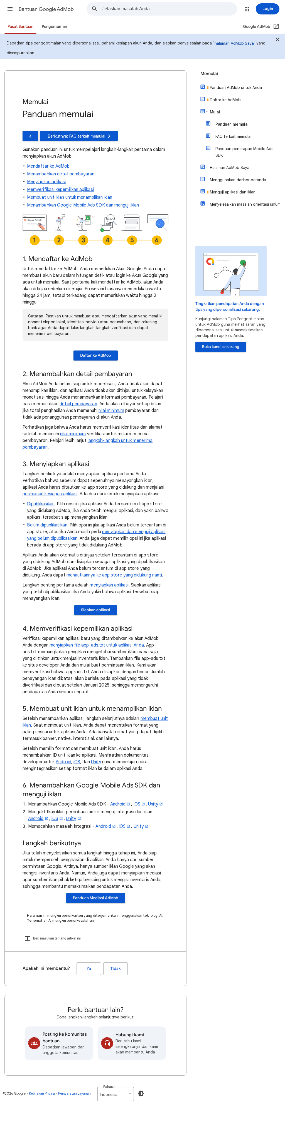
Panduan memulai (232, 124)
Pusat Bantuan (20, 26)
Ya (89, 968)
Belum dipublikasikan (47, 525)
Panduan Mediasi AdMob (95, 898)
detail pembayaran (78, 404)
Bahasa (109, 1087)
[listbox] (115, 1094)
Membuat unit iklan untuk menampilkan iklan (69, 197)
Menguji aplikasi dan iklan (232, 192)
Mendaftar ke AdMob (48, 166)
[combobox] (169, 9)
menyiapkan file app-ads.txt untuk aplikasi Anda (97, 645)
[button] (10, 9)
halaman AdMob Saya (234, 43)
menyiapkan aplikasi (109, 585)
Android (63, 762)
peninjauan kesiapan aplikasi (50, 494)
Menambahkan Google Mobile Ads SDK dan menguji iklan (83, 205)
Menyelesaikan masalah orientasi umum (245, 204)
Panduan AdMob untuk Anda (236, 87)
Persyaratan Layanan (74, 1093)
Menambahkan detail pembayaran (60, 174)
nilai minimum (111, 410)
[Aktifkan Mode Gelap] (141, 1093)
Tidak (115, 968)
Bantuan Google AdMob (46, 9)
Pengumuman (54, 26)
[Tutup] (277, 40)
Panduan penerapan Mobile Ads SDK (244, 152)
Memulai (209, 73)
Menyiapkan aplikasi (46, 182)
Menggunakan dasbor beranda (238, 179)
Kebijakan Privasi (42, 1093)
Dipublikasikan (41, 504)
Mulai (215, 112)
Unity (96, 762)
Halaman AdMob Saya (229, 167)
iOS (76, 762)
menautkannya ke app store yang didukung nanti (114, 575)
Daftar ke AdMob (95, 355)
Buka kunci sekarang (220, 346)
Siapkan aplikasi (95, 610)
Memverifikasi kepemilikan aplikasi (60, 189)
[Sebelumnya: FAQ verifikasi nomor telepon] (30, 136)
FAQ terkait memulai (233, 136)
